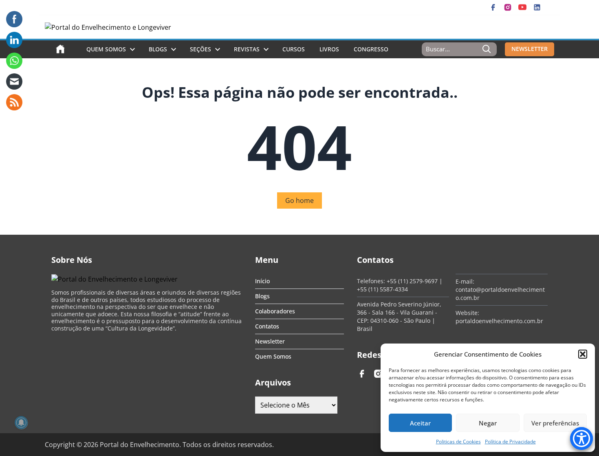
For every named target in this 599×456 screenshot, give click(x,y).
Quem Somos (106, 49)
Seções (200, 49)
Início (262, 281)
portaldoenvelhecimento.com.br (499, 321)
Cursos (293, 49)
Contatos (267, 326)
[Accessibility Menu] (581, 438)
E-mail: (465, 281)
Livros (329, 49)
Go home (299, 200)
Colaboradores (275, 311)
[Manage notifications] (21, 422)
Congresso (371, 49)
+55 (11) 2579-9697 (412, 281)
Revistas (247, 49)
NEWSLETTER (529, 49)
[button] (583, 354)
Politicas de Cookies (458, 441)
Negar (488, 423)
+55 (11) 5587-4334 (382, 289)
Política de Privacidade (510, 441)
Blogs (158, 49)
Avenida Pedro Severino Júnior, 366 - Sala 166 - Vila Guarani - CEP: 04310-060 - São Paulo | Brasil (399, 316)
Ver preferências (555, 423)
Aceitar (420, 423)
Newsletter (270, 341)
